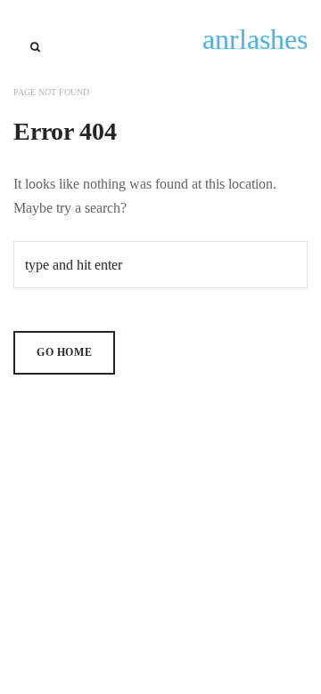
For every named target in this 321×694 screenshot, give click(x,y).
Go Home (64, 352)
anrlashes (255, 39)
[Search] (35, 47)
